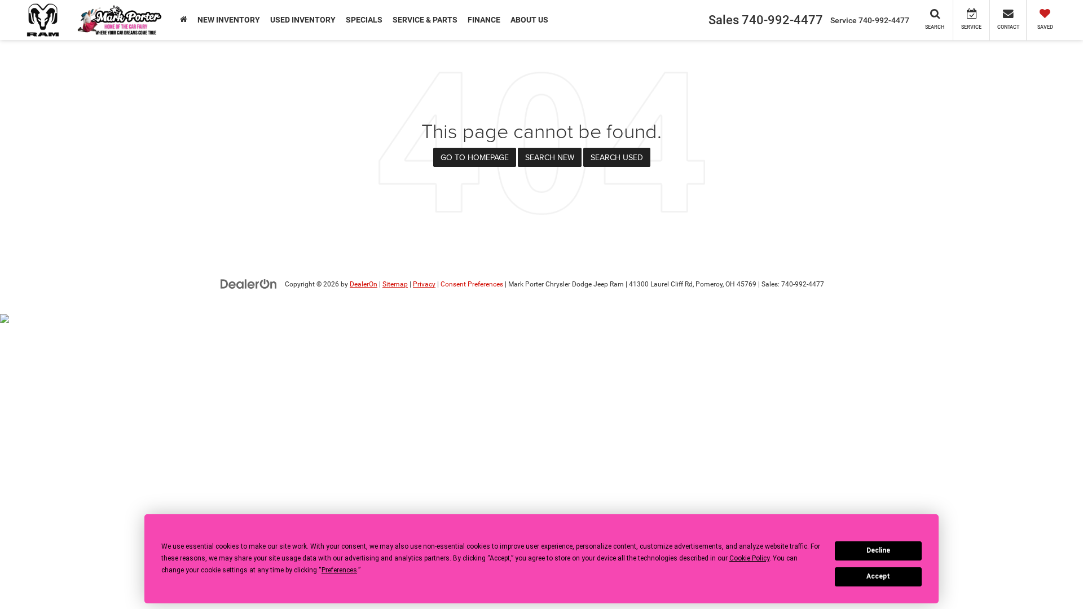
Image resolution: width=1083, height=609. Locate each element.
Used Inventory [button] (303, 19)
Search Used (617, 157)
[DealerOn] (249, 283)
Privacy (424, 284)
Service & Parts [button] (425, 19)
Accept (878, 576)
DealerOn (363, 284)
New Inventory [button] (228, 19)
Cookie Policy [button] (749, 558)
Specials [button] (364, 19)
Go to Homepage (475, 157)
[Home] (183, 19)
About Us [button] (529, 19)
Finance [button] (484, 19)
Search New (549, 157)
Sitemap (395, 284)
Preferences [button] (339, 570)
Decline (878, 550)
